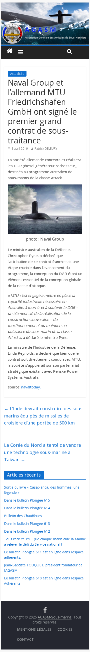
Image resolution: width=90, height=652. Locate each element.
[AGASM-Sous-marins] (44, 5)
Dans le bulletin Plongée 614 (27, 508)
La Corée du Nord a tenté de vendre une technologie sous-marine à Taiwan (42, 452)
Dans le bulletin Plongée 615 (27, 500)
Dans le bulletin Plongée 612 (27, 531)
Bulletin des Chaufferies (23, 515)
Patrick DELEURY (45, 148)
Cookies (65, 629)
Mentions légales (34, 629)
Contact (25, 639)
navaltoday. (31, 386)
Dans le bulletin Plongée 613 (27, 523)
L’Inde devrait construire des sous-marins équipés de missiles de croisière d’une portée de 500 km (44, 415)
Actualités (17, 74)
